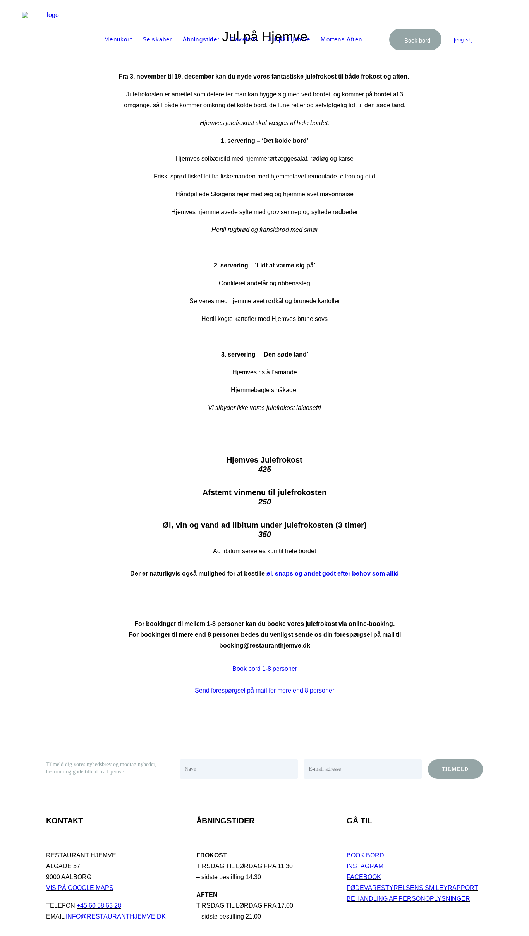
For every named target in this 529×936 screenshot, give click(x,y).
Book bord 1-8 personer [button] (264, 668)
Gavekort (244, 39)
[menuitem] (118, 39)
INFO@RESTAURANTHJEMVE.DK (116, 916)
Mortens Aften (341, 39)
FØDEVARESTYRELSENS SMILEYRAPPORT (412, 888)
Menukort (118, 39)
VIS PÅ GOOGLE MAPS (79, 888)
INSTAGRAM (365, 866)
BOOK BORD (365, 855)
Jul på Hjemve (289, 39)
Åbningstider (201, 39)
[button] (497, 39)
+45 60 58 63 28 (99, 905)
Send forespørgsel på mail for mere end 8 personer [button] (264, 690)
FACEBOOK (364, 877)
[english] (463, 40)
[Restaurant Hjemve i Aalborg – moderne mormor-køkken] (49, 39)
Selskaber (157, 39)
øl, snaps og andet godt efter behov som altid (332, 573)
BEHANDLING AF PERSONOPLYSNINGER (408, 898)
